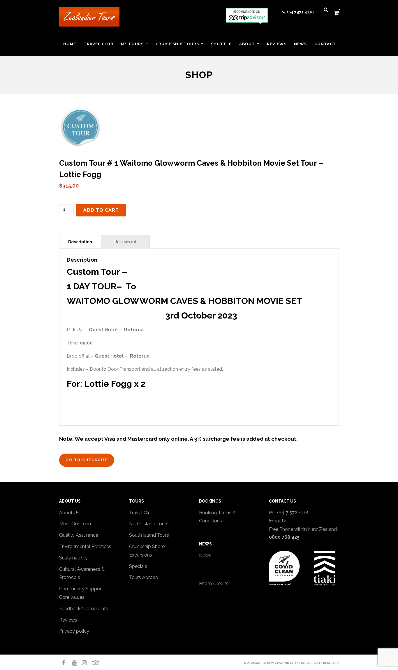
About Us (69, 512)
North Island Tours (148, 523)
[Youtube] (72, 663)
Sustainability (73, 558)
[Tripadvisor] (92, 663)
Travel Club (141, 512)
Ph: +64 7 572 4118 (288, 512)
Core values (71, 597)
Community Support (81, 589)
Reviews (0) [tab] (125, 241)
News (205, 555)
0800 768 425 (284, 537)
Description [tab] (80, 241)
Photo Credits (213, 583)
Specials (138, 566)
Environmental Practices (85, 546)
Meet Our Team (76, 523)
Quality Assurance (78, 535)
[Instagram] (82, 663)
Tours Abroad (143, 577)
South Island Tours (149, 535)
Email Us (278, 521)
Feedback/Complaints (83, 608)
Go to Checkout (87, 460)
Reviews (68, 620)
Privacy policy (74, 631)
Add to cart (101, 210)
